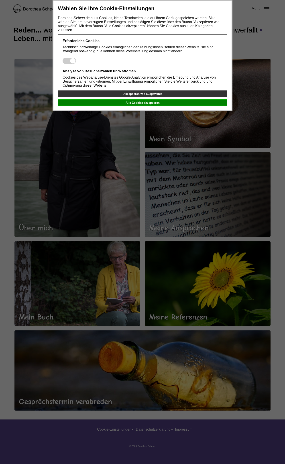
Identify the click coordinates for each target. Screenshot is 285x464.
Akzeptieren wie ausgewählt (142, 94)
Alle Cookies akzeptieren (143, 102)
